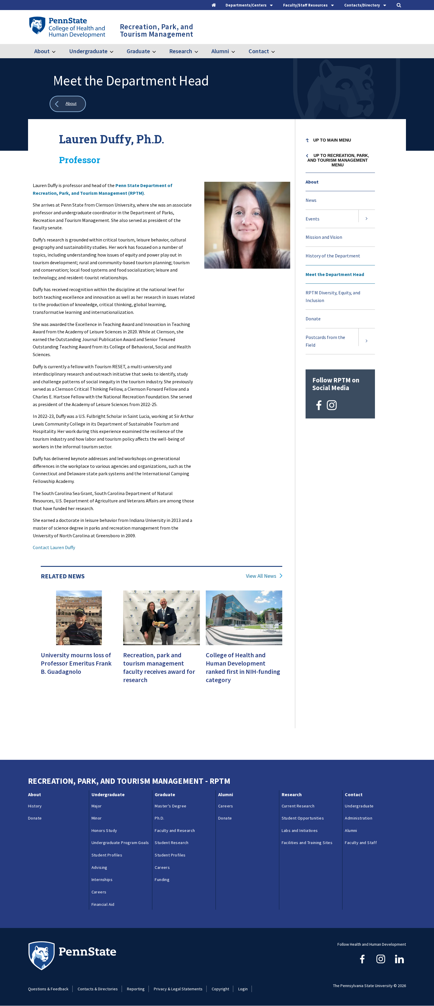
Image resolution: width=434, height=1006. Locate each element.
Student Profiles (107, 855)
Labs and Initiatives (300, 830)
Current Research (298, 806)
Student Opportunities (303, 818)
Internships (102, 879)
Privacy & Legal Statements (178, 989)
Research (180, 51)
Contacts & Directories (98, 989)
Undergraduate (88, 51)
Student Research (171, 842)
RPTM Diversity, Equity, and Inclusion (333, 296)
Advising (99, 867)
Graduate (138, 51)
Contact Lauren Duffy (54, 547)
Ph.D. (159, 818)
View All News (261, 576)
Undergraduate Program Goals (120, 842)
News (311, 200)
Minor (97, 818)
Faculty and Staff (361, 842)
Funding (162, 879)
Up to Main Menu (332, 140)
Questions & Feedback (48, 989)
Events (312, 219)
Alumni (220, 51)
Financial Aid (103, 904)
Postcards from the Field (325, 341)
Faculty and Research (175, 830)
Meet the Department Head (335, 274)
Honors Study (104, 830)
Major (97, 806)
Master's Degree (170, 806)
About (42, 51)
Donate (313, 319)
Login (243, 989)
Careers (99, 892)
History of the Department (333, 256)
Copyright (220, 989)
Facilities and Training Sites (307, 842)
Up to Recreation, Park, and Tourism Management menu (338, 160)
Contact (259, 51)
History (35, 806)
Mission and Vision (324, 237)
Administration (358, 818)
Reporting (136, 989)
